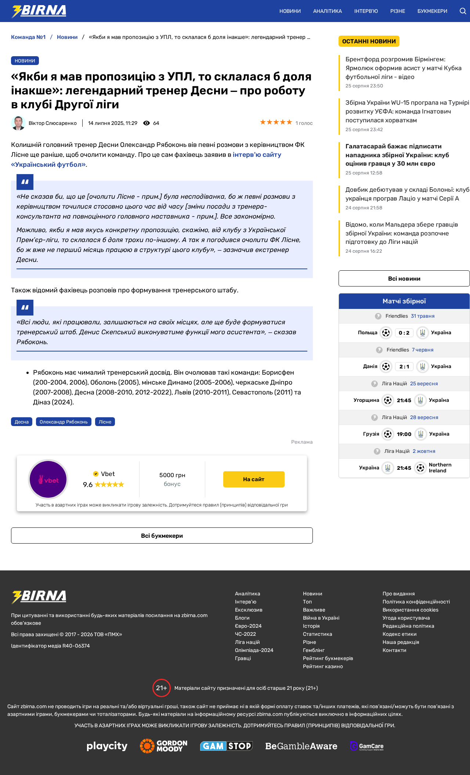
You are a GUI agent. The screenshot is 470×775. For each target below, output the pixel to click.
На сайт (253, 479)
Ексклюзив (249, 610)
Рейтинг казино (323, 666)
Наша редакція (401, 642)
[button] (463, 11)
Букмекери (432, 11)
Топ (307, 602)
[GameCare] (366, 746)
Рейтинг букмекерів (328, 658)
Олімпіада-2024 (254, 650)
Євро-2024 (248, 626)
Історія (311, 626)
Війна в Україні (321, 618)
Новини (290, 11)
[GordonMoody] (163, 747)
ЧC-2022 (245, 634)
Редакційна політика (408, 626)
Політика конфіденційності (416, 602)
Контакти (394, 650)
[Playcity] (107, 747)
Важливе (314, 610)
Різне (397, 11)
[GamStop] (226, 746)
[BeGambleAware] (301, 746)
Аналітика (327, 11)
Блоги (242, 618)
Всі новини (404, 278)
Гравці (243, 658)
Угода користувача (406, 618)
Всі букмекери (162, 535)
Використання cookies (410, 610)
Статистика (317, 634)
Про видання (399, 594)
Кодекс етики (400, 634)
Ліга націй (247, 642)
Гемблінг (314, 650)
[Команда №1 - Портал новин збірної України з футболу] (35, 11)
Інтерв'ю (366, 11)
